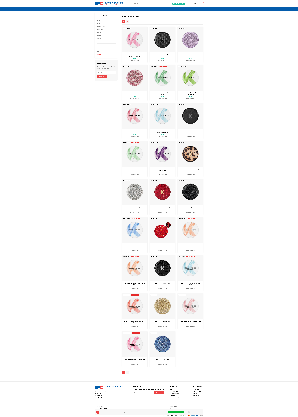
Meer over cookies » (196, 412)
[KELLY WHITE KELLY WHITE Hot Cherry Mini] (134, 116)
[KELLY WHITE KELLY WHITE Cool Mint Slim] (134, 230)
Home (123, 13)
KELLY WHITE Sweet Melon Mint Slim (162, 93)
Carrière (172, 408)
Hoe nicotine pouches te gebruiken (179, 399)
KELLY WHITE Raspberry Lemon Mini (135, 359)
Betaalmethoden (174, 391)
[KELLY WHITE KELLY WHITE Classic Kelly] (162, 268)
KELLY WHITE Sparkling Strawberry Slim (134, 322)
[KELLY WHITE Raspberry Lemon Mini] (134, 344)
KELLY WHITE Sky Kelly (163, 359)
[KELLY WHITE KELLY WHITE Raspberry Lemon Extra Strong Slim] (134, 39)
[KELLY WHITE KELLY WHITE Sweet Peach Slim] (190, 230)
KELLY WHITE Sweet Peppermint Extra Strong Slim (162, 131)
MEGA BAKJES (153, 9)
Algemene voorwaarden (176, 404)
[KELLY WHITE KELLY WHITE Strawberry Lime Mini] (190, 306)
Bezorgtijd (172, 395)
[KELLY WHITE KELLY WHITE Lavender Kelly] (190, 39)
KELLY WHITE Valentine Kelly (162, 245)
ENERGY (133, 9)
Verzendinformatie (174, 393)
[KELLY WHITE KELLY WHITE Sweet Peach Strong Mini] (134, 268)
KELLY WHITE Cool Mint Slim (134, 245)
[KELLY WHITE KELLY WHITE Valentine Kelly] (162, 230)
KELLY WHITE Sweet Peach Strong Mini (134, 284)
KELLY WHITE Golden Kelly (163, 321)
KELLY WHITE (135, 13)
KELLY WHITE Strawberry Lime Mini (190, 321)
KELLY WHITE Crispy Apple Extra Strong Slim (190, 93)
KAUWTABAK (124, 9)
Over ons (172, 389)
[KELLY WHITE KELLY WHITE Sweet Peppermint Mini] (190, 268)
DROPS (161, 9)
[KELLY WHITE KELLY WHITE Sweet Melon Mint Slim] (162, 78)
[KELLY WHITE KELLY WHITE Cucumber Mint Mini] (134, 154)
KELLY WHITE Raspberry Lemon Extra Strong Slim (134, 55)
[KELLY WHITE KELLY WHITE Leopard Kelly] (190, 154)
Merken (99, 54)
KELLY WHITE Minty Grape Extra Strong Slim (162, 169)
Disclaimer (172, 402)
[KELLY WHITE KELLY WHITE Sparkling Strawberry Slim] (134, 306)
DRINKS (187, 9)
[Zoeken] (161, 3)
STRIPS (169, 9)
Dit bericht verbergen (176, 412)
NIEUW (96, 9)
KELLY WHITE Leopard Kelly (190, 169)
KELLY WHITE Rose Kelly (134, 92)
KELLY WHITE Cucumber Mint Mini (134, 169)
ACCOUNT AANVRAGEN (178, 3)
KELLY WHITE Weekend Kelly (162, 54)
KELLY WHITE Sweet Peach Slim (190, 245)
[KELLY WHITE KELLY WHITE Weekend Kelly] (162, 39)
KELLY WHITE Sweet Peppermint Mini (190, 284)
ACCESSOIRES (178, 9)
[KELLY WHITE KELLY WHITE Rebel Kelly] (162, 192)
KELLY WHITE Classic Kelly (162, 283)
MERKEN (194, 9)
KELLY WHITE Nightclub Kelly (190, 207)
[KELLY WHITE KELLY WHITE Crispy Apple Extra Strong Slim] (190, 78)
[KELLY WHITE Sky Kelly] (162, 344)
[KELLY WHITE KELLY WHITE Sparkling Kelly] (134, 192)
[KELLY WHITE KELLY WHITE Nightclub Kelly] (190, 192)
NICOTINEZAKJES (113, 9)
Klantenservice (173, 406)
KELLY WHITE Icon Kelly (190, 131)
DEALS (103, 9)
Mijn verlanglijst (197, 395)
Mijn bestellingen (197, 391)
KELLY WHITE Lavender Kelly (190, 54)
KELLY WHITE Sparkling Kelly (134, 207)
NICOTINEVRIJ (142, 9)
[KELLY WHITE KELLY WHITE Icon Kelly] (190, 116)
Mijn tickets (196, 393)
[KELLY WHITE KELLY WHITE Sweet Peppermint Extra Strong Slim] (162, 116)
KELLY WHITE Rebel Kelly (162, 207)
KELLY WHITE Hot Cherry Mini (135, 131)
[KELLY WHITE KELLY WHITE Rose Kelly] (134, 78)
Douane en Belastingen (176, 397)
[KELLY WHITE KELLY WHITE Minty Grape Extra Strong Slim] (162, 154)
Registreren (196, 389)
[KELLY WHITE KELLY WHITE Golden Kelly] (162, 306)
